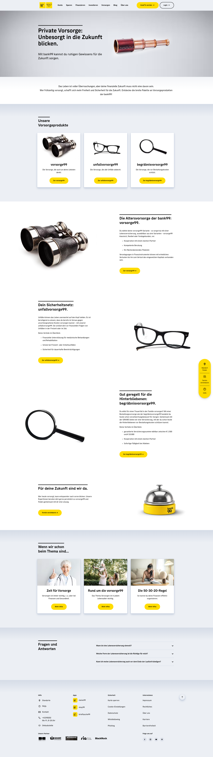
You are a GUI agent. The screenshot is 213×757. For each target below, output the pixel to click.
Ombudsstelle (47, 725)
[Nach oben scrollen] (182, 697)
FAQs (44, 706)
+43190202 (46, 718)
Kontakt (45, 712)
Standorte (46, 700)
